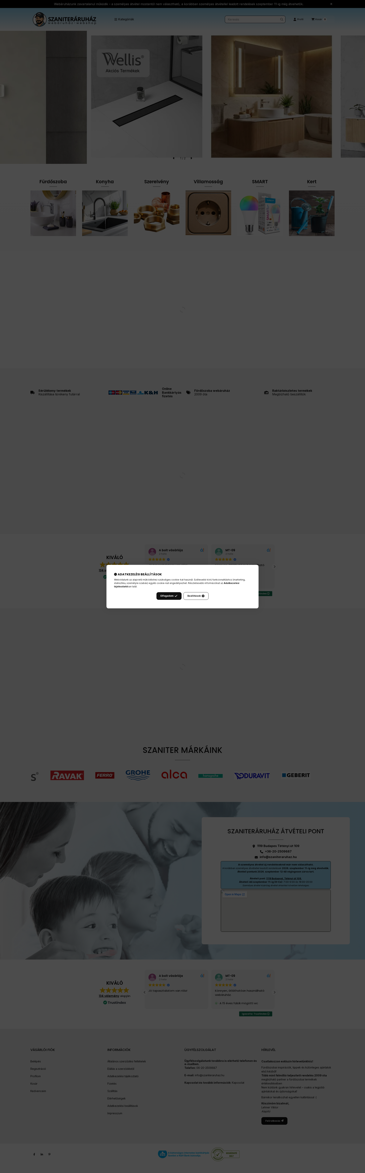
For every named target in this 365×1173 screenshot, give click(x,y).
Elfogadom (167, 595)
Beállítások (194, 595)
